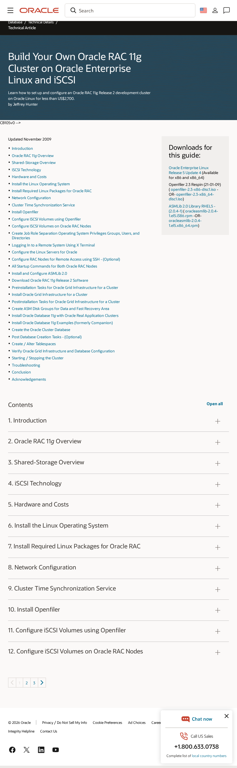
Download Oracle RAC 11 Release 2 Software (50, 280)
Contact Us (48, 731)
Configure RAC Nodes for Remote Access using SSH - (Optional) (66, 259)
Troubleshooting (26, 364)
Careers (157, 722)
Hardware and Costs (29, 176)
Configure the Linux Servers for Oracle (44, 251)
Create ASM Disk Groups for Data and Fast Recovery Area (60, 308)
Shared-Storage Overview (34, 162)
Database (15, 22)
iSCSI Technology (26, 169)
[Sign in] (215, 10)
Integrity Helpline (21, 731)
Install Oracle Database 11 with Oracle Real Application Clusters (65, 315)
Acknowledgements (29, 379)
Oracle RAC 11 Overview (33, 155)
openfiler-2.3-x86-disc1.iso (193, 189)
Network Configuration (31, 197)
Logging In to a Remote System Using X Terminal (53, 244)
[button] (10, 10)
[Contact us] (226, 10)
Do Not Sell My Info (72, 722)
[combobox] (130, 10)
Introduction (22, 148)
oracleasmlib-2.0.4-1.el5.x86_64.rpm (185, 223)
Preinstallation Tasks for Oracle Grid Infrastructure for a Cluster (65, 287)
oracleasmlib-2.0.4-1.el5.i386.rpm (193, 213)
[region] (118, 421)
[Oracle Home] (39, 10)
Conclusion (21, 371)
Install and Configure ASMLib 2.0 (39, 273)
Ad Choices (137, 722)
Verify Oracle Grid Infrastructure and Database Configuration (63, 350)
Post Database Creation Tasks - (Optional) (47, 336)
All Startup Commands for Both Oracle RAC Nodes (54, 266)
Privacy (47, 722)
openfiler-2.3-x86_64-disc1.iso (191, 196)
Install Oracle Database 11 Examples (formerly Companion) (62, 322)
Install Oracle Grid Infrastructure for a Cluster (50, 294)
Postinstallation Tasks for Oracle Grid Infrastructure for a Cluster (66, 301)
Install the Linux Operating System (41, 183)
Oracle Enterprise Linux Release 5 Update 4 (189, 170)
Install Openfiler (25, 211)
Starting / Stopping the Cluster (38, 357)
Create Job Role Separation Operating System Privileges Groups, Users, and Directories (76, 235)
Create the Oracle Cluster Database (41, 329)
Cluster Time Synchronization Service (43, 204)
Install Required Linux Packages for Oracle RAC (52, 190)
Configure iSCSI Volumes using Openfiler (46, 218)
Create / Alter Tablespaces (34, 343)
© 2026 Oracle (19, 722)
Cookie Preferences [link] (107, 722)
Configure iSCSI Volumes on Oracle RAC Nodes (51, 225)
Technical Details (41, 22)
